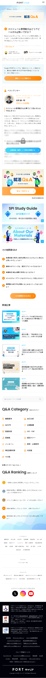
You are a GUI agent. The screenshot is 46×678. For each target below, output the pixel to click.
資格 (6, 546)
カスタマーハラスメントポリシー (31, 646)
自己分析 (30, 419)
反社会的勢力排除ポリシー (30, 640)
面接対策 (8, 431)
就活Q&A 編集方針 (19, 575)
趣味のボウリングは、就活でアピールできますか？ (24, 266)
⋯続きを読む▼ (9, 46)
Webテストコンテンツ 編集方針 (34, 575)
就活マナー (31, 438)
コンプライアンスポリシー (14, 640)
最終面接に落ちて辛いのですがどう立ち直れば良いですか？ (25, 517)
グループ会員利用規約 (32, 637)
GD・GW (30, 431)
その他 (7, 457)
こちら (37, 60)
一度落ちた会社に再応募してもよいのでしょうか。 (23, 482)
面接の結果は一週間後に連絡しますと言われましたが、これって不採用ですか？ (25, 491)
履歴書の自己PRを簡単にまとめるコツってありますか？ (24, 285)
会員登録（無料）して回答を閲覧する (22, 150)
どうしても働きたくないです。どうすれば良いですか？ (25, 500)
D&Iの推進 (22, 578)
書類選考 (8, 419)
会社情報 (8, 637)
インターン (9, 444)
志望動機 (30, 425)
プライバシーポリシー (18, 637)
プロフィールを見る (22, 103)
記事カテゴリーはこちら (10, 465)
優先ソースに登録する (23, 78)
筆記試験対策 (10, 450)
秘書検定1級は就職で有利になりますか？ (20, 272)
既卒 (27, 546)
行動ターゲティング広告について (12, 646)
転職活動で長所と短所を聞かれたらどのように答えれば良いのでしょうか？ (25, 259)
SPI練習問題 (26, 549)
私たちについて (8, 575)
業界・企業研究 (33, 444)
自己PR (8, 425)
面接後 (7, 438)
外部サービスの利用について (14, 643)
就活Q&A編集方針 (38, 198)
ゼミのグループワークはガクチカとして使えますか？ (25, 278)
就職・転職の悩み (19, 546)
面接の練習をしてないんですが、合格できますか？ (23, 508)
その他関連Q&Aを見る (23, 296)
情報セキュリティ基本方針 (30, 643)
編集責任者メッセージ (11, 578)
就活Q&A (18, 549)
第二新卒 (33, 546)
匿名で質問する (23, 191)
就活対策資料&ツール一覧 (33, 578)
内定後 (29, 450)
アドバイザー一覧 (22, 562)
